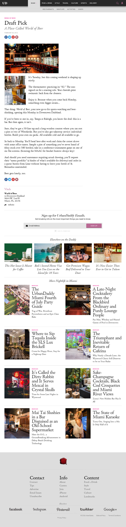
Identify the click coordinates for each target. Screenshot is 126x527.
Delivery (93, 3)
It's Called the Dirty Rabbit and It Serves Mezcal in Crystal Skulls (43, 381)
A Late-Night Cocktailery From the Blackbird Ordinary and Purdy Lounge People (105, 302)
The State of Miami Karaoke (106, 415)
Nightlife (60, 9)
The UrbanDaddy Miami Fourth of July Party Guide (44, 297)
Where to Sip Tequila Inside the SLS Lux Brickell (44, 340)
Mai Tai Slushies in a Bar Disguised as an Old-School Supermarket (46, 421)
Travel (65, 3)
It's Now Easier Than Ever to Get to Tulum (108, 267)
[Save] (16, 37)
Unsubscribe (36, 496)
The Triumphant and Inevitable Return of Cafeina (107, 342)
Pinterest (63, 510)
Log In (122, 3)
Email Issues (35, 492)
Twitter (86, 510)
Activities (71, 9)
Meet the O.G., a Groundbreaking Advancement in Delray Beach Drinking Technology (46, 439)
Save (13, 37)
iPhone (63, 492)
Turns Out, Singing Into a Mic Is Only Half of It (106, 423)
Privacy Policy (61, 518)
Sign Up (94, 226)
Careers (63, 485)
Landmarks (89, 496)
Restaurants (48, 9)
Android (64, 496)
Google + (110, 510)
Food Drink (47, 3)
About (62, 482)
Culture (74, 3)
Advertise (34, 489)
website (10, 204)
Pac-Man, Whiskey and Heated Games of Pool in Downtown (106, 321)
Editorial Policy (100, 515)
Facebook (16, 510)
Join (62, 489)
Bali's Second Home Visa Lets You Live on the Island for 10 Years (48, 269)
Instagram (39, 510)
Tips (32, 485)
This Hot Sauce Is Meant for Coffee (18, 267)
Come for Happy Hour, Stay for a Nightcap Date (46, 353)
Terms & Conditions (114, 515)
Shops (80, 9)
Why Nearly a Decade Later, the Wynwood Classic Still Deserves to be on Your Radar (107, 358)
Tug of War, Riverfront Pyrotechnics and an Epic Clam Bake (45, 314)
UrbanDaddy (4, 3)
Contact (34, 482)
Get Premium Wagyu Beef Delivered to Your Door (78, 269)
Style (57, 3)
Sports (84, 3)
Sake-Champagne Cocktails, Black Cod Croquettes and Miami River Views (106, 383)
